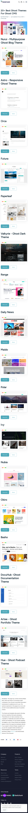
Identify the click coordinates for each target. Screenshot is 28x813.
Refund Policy (18, 775)
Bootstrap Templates (20, 764)
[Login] (24, 2)
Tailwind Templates (19, 766)
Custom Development (6, 781)
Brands (2, 761)
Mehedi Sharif (5, 16)
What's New (4, 773)
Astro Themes (18, 757)
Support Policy (18, 777)
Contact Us (3, 759)
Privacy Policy (18, 779)
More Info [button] (5, 72)
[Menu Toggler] (26, 2)
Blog (2, 764)
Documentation (4, 775)
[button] (6, 739)
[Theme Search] (19, 2)
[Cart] (21, 2)
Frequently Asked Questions (5, 778)
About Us (3, 757)
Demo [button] (13, 72)
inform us (13, 731)
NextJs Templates (19, 759)
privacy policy (18, 807)
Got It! (4, 809)
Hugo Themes (18, 761)
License (16, 773)
